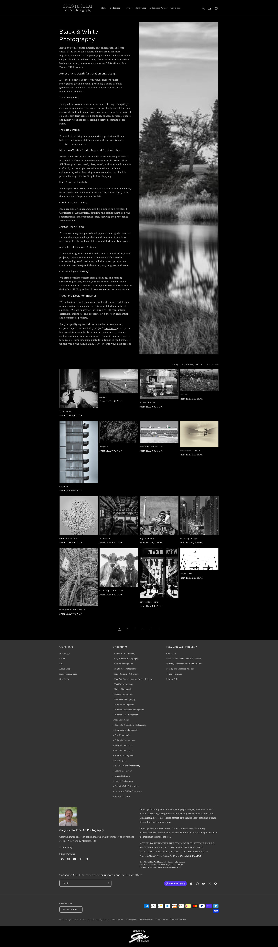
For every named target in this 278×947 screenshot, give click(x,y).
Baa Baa (183, 395)
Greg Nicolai (146, 818)
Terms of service (146, 920)
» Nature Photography (123, 745)
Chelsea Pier (186, 574)
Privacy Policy (173, 679)
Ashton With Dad (148, 403)
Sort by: (175, 364)
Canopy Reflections (149, 602)
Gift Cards (64, 679)
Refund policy (117, 920)
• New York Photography (124, 699)
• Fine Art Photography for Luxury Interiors (133, 679)
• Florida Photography (123, 684)
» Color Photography (122, 771)
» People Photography (123, 750)
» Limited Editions (121, 776)
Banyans (103, 447)
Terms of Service (174, 674)
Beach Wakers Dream (190, 451)
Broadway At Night (189, 538)
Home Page (64, 653)
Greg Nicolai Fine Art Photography (79, 920)
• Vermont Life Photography (125, 715)
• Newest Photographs (122, 694)
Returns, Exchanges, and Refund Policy (184, 664)
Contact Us (171, 653)
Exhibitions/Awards (68, 674)
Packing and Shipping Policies (180, 669)
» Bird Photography (122, 735)
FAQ (61, 664)
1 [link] (119, 628)
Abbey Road (65, 411)
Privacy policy (131, 920)
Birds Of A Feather (68, 538)
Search (62, 658)
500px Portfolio (67, 854)
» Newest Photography (123, 781)
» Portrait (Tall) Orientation (125, 786)
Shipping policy (162, 920)
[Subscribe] (108, 883)
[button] (116, 8)
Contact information (178, 920)
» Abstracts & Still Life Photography (129, 725)
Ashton (102, 397)
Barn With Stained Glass (151, 447)
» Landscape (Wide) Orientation (127, 791)
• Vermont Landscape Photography (128, 709)
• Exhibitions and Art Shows (125, 674)
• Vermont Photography (123, 704)
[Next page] (158, 628)
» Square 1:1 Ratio (121, 796)
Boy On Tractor (147, 538)
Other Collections (121, 720)
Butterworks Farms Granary (72, 610)
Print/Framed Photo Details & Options (183, 658)
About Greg (64, 669)
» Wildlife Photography (123, 755)
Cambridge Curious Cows (111, 591)
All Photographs (120, 760)
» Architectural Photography (125, 730)
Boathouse (104, 538)
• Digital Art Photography (124, 669)
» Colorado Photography (124, 740)
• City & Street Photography (125, 658)
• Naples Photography (122, 689)
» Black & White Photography (126, 766)
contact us (105, 289)
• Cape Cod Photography (124, 653)
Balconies (64, 486)
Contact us (111, 328)
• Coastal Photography (123, 664)
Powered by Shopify (101, 920)
